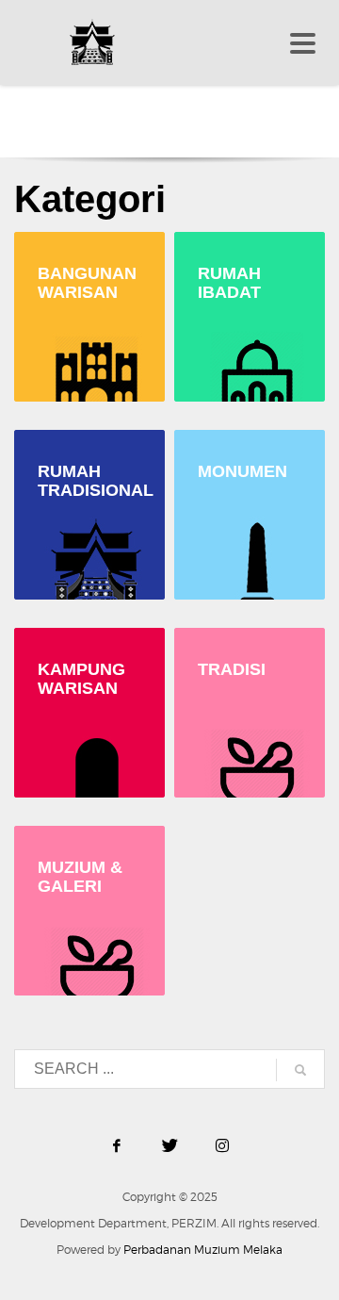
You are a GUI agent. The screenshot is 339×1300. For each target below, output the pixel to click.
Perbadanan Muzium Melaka (202, 1249)
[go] (300, 1070)
